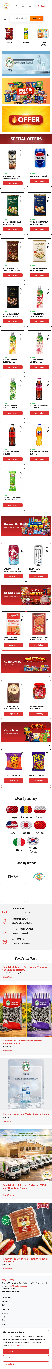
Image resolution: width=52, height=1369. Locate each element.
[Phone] (15, 6)
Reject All (9, 1364)
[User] (30, 6)
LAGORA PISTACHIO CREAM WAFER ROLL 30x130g (12, 223)
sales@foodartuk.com (17, 1286)
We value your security (20, 933)
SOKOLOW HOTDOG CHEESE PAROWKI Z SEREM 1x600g (38, 639)
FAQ (3, 1317)
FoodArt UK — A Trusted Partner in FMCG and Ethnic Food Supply (24, 1186)
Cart (3, 1305)
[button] (4, 18)
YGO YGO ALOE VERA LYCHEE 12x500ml (37, 361)
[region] (26, 1348)
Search (35, 18)
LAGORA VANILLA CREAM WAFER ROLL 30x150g (38, 269)
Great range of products (21, 943)
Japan (26, 833)
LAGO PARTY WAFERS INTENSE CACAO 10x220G (13, 708)
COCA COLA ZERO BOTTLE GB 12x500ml (11, 453)
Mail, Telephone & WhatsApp (22, 923)
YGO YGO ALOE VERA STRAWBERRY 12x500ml (38, 315)
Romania (26, 817)
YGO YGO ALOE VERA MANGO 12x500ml (10, 361)
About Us (5, 1314)
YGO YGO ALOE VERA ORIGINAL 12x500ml (10, 407)
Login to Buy (12, 183)
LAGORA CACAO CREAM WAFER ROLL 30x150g (11, 315)
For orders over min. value (22, 913)
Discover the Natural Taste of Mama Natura (25, 1114)
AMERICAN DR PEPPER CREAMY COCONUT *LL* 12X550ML (12, 571)
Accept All (9, 1351)
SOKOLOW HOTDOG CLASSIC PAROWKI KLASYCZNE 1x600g (11, 640)
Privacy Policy (15, 1345)
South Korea (33, 850)
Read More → (8, 977)
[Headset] (23, 6)
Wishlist (5, 1302)
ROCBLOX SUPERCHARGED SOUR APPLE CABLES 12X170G (12, 500)
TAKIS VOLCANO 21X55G (12, 775)
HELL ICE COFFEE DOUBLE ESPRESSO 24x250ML (11, 177)
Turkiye (12, 817)
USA (12, 833)
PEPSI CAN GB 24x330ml (38, 176)
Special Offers (26, 139)
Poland (40, 817)
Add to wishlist (21, 151)
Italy (19, 850)
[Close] (49, 1330)
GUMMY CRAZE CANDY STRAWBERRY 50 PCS (36, 708)
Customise (10, 1358)
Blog (3, 1320)
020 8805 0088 (8, 1280)
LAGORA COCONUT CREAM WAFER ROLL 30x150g (39, 223)
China (40, 833)
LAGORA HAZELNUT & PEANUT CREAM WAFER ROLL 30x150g (11, 270)
